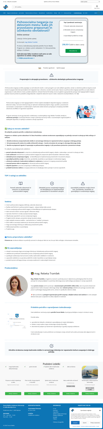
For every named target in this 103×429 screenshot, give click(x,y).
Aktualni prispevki (12, 1)
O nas (4, 1)
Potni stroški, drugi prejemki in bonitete (32, 381)
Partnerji (55, 410)
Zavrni (84, 422)
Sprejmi (75, 422)
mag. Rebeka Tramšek (31, 42)
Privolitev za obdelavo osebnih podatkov (88, 426)
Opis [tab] (39, 68)
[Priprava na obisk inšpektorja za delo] (13, 372)
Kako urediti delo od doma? (70, 380)
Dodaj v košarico (13, 393)
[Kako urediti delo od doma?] (71, 372)
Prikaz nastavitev (95, 422)
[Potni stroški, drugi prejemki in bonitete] (32, 372)
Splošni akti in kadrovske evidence (51, 381)
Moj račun (97, 8)
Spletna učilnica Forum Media (51, 1)
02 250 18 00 (31, 410)
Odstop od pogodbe (58, 422)
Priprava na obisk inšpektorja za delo (13, 381)
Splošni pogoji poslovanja (59, 413)
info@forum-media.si (33, 415)
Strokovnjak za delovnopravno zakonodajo (90, 381)
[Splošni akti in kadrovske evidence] (51, 372)
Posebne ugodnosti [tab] (48, 68)
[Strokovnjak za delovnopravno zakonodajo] (90, 372)
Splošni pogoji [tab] (61, 68)
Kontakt (97, 426)
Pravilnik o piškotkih (76, 426)
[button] (100, 410)
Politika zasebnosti (58, 415)
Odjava (55, 419)
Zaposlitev (55, 412)
